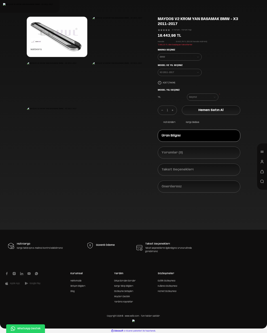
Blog (72, 291)
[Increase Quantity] (174, 110)
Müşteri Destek (122, 296)
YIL (159, 97)
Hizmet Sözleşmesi (167, 291)
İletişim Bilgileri (77, 286)
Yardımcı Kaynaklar (123, 302)
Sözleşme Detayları (123, 291)
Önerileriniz (172, 186)
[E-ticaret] (133, 330)
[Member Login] (262, 161)
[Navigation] (262, 151)
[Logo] (28, 4)
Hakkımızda (75, 281)
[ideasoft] (117, 330)
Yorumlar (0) (172, 152)
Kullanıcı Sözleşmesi (167, 286)
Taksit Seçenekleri (178, 169)
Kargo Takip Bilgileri (123, 286)
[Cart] (262, 171)
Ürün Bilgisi (171, 135)
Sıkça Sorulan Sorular (125, 281)
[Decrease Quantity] (160, 110)
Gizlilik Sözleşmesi (166, 281)
